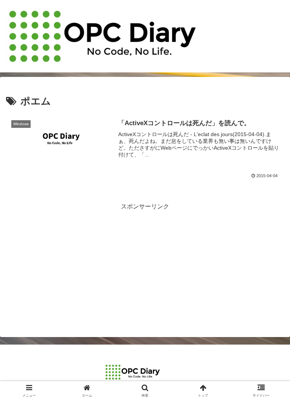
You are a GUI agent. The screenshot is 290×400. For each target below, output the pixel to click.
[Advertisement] (145, 264)
